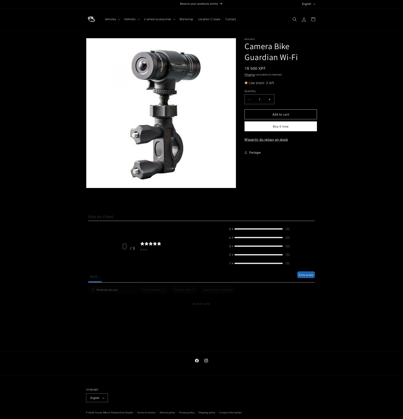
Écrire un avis (306, 275)
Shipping (250, 74)
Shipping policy (207, 412)
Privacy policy (187, 412)
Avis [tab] (95, 276)
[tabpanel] (201, 317)
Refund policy (167, 412)
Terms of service (146, 412)
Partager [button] (255, 152)
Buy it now (281, 126)
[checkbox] (217, 290)
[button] (112, 19)
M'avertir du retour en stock (266, 139)
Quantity (250, 91)
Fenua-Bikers (102, 412)
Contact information (230, 412)
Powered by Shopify (122, 412)
